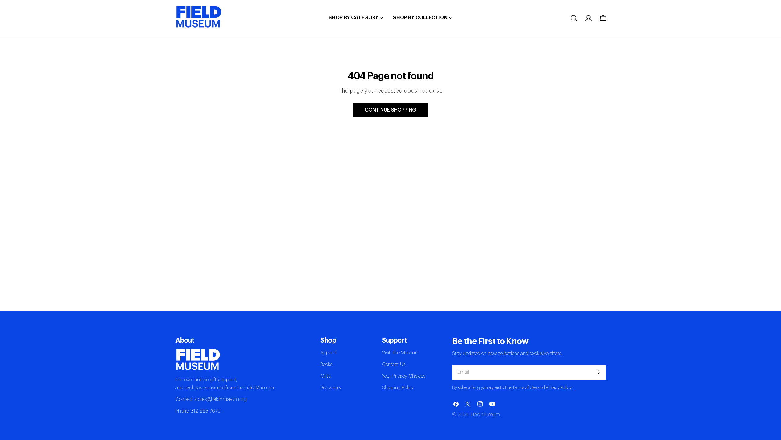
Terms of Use (524, 387)
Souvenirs (330, 387)
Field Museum (485, 414)
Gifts (325, 376)
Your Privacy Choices (403, 376)
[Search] (574, 18)
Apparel (328, 352)
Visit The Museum (400, 352)
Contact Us (393, 364)
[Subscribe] (598, 372)
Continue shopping (390, 110)
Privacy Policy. (559, 387)
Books (326, 364)
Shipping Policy (398, 387)
